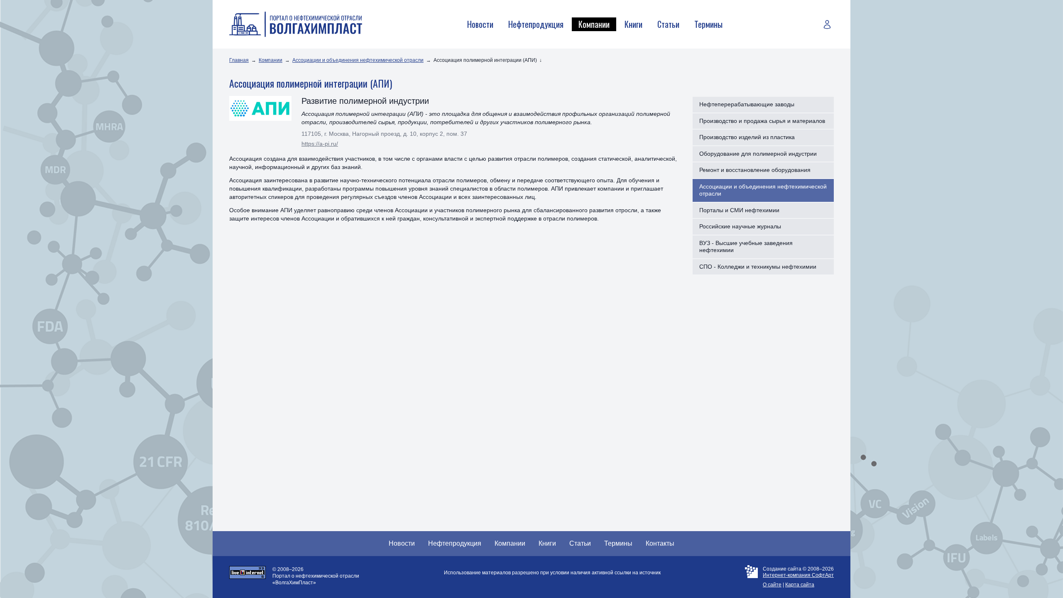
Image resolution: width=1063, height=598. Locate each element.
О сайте (772, 585)
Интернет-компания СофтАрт (798, 575)
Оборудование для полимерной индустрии (758, 153)
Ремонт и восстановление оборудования (755, 170)
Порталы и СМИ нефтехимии (739, 210)
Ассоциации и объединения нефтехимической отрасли (358, 60)
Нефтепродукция (535, 24)
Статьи (668, 24)
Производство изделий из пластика (747, 137)
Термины (708, 24)
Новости (480, 24)
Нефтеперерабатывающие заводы (746, 104)
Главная (239, 60)
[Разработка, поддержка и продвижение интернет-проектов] (751, 577)
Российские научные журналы (740, 226)
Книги (633, 24)
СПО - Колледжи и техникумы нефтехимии (757, 266)
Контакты (660, 543)
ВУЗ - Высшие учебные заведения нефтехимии (746, 247)
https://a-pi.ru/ (319, 143)
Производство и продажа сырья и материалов (762, 121)
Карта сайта (799, 585)
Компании (594, 24)
